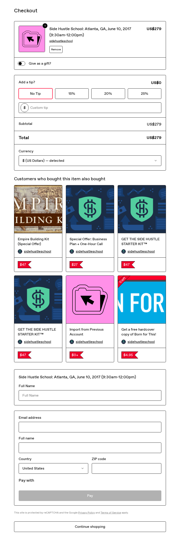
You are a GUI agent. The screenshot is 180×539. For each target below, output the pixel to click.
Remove (56, 49)
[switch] (21, 63)
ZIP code (99, 459)
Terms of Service (111, 512)
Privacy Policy (86, 512)
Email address (30, 417)
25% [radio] (144, 93)
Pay (90, 495)
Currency (26, 151)
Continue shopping (90, 526)
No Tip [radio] (35, 93)
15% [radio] (71, 93)
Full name (26, 438)
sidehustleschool (61, 41)
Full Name (27, 386)
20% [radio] (108, 93)
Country (25, 459)
